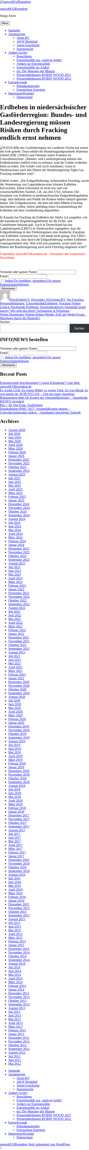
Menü (5, 23)
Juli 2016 (14, 878)
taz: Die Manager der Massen (36, 71)
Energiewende (17, 82)
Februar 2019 (17, 763)
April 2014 (15, 978)
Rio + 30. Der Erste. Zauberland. (21, 405)
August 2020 (16, 697)
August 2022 (16, 608)
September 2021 (19, 648)
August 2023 (16, 563)
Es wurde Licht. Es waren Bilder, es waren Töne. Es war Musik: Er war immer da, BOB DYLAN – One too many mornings (44, 392)
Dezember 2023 (18, 548)
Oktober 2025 (17, 467)
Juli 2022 (14, 611)
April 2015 (15, 934)
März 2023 (15, 582)
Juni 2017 (14, 837)
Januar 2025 (16, 500)
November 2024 (19, 508)
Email (4, 276)
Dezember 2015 (18, 904)
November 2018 (19, 774)
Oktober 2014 (17, 956)
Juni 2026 (14, 437)
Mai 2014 (14, 974)
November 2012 (19, 1041)
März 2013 (15, 1026)
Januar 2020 (16, 722)
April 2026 (15, 445)
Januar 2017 (16, 856)
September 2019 (19, 737)
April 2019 (15, 756)
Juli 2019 (14, 745)
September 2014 (19, 960)
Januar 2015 (16, 945)
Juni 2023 (14, 571)
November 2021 (19, 641)
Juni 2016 (14, 882)
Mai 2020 (14, 708)
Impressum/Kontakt (21, 93)
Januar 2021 (16, 678)
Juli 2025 (14, 478)
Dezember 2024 (18, 504)
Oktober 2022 (17, 600)
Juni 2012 (14, 1060)
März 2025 (15, 493)
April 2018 (15, 800)
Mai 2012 (14, 1063)
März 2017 (15, 848)
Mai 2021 (14, 663)
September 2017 (19, 826)
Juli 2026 (14, 433)
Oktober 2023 (17, 556)
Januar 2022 (16, 634)
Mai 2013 (14, 1019)
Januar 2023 (16, 589)
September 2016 (19, 871)
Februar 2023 (17, 585)
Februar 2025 (17, 496)
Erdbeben (51, 303)
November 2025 (19, 463)
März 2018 (15, 804)
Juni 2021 (14, 659)
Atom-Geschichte (28, 45)
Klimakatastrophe (28, 86)
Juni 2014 (14, 971)
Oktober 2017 (17, 823)
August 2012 (16, 1052)
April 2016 (15, 889)
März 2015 (15, 937)
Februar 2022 (17, 630)
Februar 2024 (17, 541)
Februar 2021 (17, 674)
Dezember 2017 (18, 815)
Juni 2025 (14, 482)
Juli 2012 (14, 1056)
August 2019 (16, 741)
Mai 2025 (14, 485)
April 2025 (15, 489)
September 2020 (19, 693)
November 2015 (19, 908)
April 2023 (15, 578)
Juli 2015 (14, 923)
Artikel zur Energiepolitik (33, 63)
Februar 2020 (17, 719)
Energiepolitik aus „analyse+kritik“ (39, 60)
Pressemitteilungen (12, 303)
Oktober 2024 (17, 511)
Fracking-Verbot (70, 303)
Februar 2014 (17, 986)
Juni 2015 (14, 926)
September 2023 (19, 559)
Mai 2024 (14, 530)
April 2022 (15, 622)
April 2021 (15, 667)
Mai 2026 (14, 441)
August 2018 (16, 785)
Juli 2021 (14, 656)
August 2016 (16, 874)
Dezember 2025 (18, 459)
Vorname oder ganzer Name (18, 272)
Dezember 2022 (18, 593)
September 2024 (19, 515)
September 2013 (19, 1004)
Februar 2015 (17, 941)
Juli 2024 (14, 522)
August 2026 (16, 430)
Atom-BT (23, 38)
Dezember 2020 (18, 682)
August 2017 (16, 830)
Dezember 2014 (18, 949)
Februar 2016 (17, 897)
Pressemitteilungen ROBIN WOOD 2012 (44, 78)
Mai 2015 (14, 930)
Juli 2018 (14, 789)
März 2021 (15, 671)
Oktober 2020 (17, 689)
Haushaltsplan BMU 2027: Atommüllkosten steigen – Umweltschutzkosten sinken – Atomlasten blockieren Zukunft (40, 410)
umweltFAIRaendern (14, 8)
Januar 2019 (16, 767)
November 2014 (19, 952)
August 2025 (16, 474)
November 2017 (19, 819)
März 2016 (15, 893)
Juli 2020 (14, 700)
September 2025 (19, 470)
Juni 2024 (14, 526)
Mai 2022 (14, 619)
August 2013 (16, 1008)
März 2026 (15, 448)
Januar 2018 (16, 811)
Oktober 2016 (17, 867)
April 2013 (15, 1023)
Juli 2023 (14, 567)
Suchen (5, 322)
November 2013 (19, 997)
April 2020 (15, 711)
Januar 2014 (16, 989)
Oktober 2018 (17, 778)
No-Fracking (75, 299)
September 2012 (19, 1049)
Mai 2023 (14, 574)
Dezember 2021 (18, 637)
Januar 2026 (16, 456)
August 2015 (16, 919)
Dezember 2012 (18, 1037)
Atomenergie (16, 34)
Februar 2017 (17, 852)
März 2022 (15, 626)
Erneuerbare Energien (31, 89)
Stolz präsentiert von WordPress (49, 1144)
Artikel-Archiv (18, 52)
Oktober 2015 (17, 911)
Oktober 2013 (17, 1000)
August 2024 (16, 519)
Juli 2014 (14, 967)
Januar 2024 (16, 545)
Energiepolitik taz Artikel (33, 67)
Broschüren (24, 56)
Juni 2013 (14, 1015)
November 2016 (19, 863)
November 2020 (19, 685)
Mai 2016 (14, 886)
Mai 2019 (14, 752)
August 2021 (16, 652)
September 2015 (19, 915)
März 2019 (15, 760)
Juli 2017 (14, 834)
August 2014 (16, 963)
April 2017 (15, 845)
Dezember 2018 (18, 771)
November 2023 (19, 552)
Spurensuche (25, 49)
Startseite (14, 30)
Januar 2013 (16, 1034)
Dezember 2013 (18, 993)
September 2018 (19, 782)
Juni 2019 (14, 748)
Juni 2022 (14, 615)
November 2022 (19, 596)
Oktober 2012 (17, 1045)
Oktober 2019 (17, 734)
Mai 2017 (14, 841)
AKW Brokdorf (27, 41)
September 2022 (19, 604)
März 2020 (15, 715)
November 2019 (19, 730)
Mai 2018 (14, 797)
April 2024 (15, 533)
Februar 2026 (17, 452)
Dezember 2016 (18, 860)
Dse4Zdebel (18, 299)
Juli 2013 (14, 1012)
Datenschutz (25, 97)
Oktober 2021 (17, 645)
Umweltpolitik (35, 303)
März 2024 (15, 537)
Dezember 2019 (18, 726)
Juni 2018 (14, 793)
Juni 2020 (14, 704)
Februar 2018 (17, 808)
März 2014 (15, 982)
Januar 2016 (16, 900)
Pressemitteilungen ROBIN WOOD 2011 (44, 75)
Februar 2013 (17, 1030)
